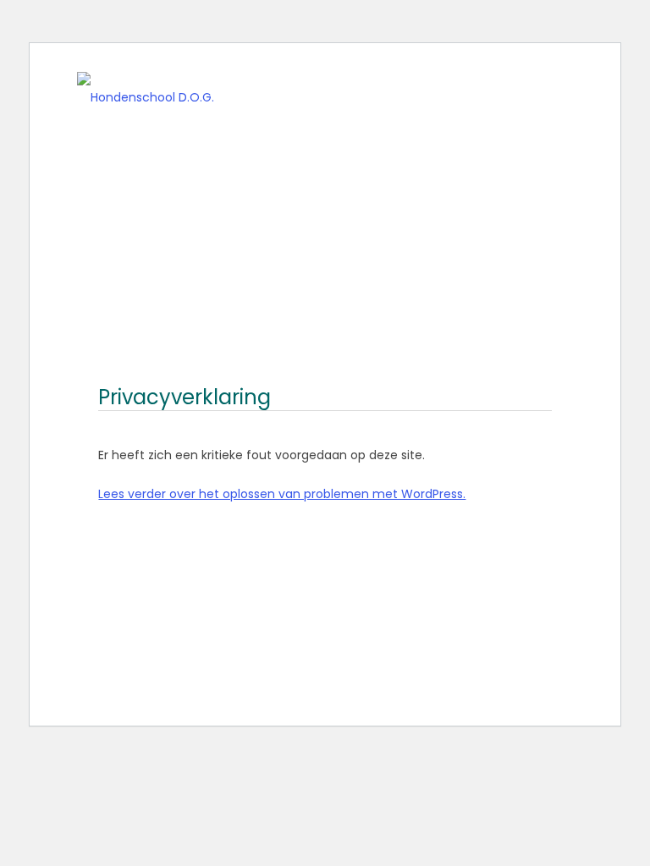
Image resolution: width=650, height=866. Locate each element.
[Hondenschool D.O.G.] (145, 88)
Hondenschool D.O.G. (296, 88)
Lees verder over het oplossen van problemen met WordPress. (281, 493)
